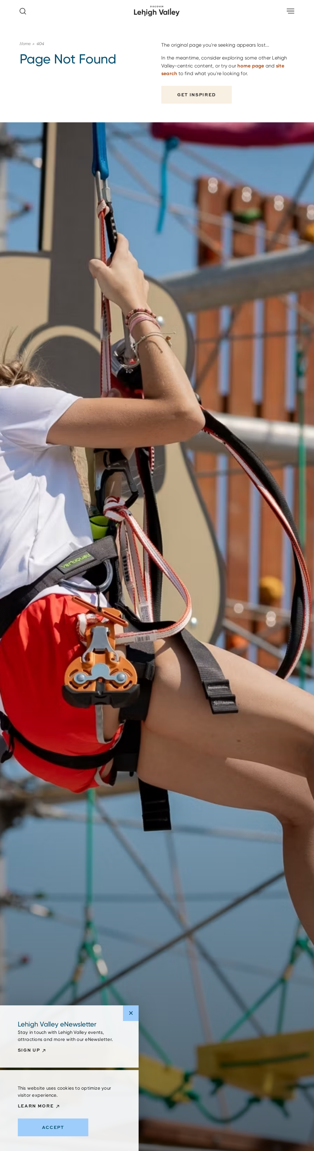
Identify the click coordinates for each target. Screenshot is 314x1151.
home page (250, 66)
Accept (53, 1127)
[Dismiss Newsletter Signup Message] (131, 1013)
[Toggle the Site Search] (23, 11)
